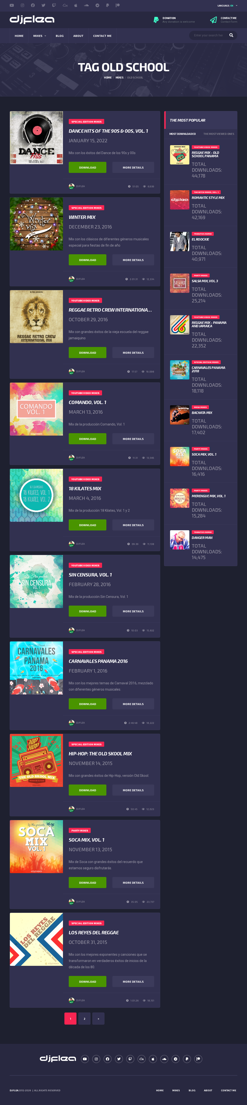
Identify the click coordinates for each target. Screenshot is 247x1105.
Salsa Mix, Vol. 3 (205, 281)
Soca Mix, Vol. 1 (86, 840)
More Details (133, 167)
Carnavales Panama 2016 (98, 661)
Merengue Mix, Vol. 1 (209, 496)
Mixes (37, 35)
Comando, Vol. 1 (87, 402)
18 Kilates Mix (85, 488)
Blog (59, 35)
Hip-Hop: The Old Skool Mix (100, 753)
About (78, 35)
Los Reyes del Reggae (93, 932)
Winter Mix (82, 217)
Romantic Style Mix (208, 198)
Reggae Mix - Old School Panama (205, 154)
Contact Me (102, 35)
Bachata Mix (202, 413)
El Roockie (200, 239)
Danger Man (202, 538)
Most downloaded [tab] (182, 133)
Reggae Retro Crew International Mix (114, 310)
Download (87, 167)
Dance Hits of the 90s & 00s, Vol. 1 (108, 131)
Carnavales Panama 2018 (208, 369)
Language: (225, 5)
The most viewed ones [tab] (219, 133)
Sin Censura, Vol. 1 (90, 574)
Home (19, 35)
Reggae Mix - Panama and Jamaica (209, 324)
